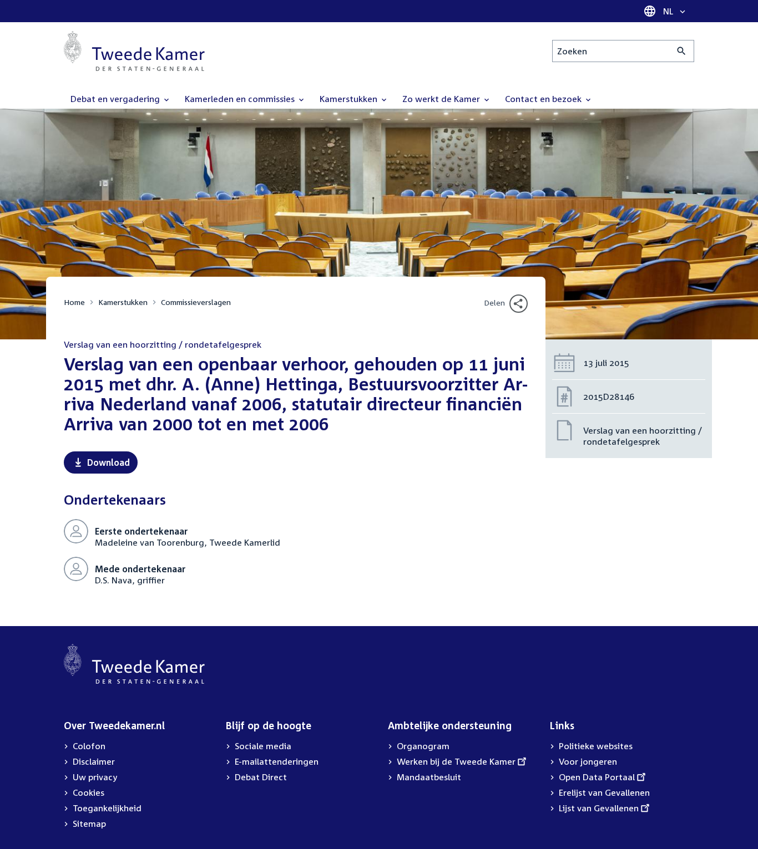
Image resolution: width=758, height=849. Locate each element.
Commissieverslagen (196, 302)
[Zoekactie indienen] (681, 51)
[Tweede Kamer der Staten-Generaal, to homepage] (134, 51)
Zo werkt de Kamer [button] (442, 98)
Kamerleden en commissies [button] (241, 98)
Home (74, 302)
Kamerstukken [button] (350, 98)
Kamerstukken (123, 302)
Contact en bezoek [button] (544, 98)
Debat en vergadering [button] (116, 98)
